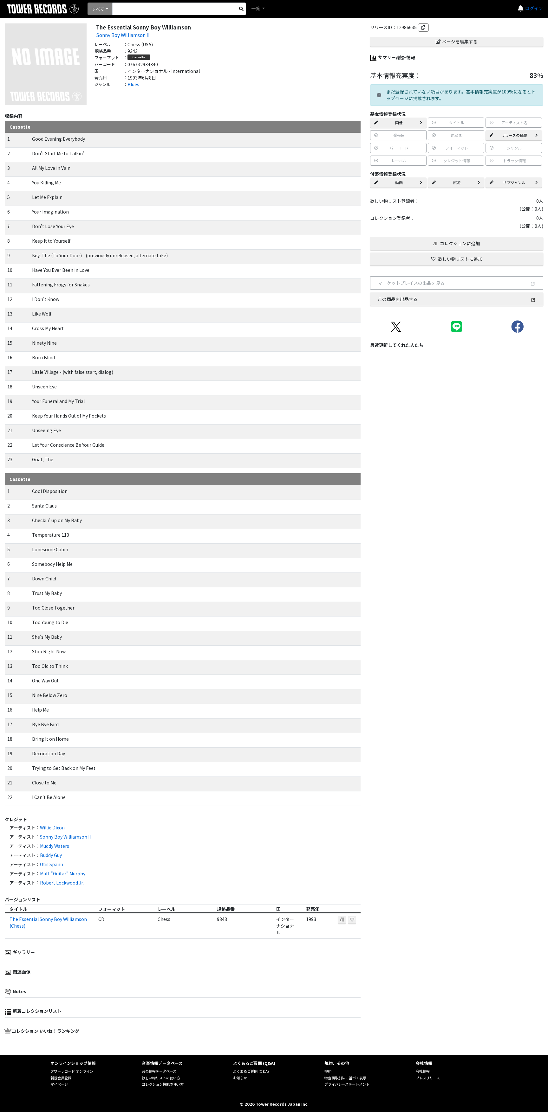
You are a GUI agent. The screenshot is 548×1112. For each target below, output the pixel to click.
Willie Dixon (52, 827)
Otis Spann (51, 864)
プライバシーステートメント (346, 1084)
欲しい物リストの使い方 (161, 1077)
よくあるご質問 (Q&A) (251, 1071)
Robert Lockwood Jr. (62, 882)
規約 (327, 1071)
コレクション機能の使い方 (163, 1084)
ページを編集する (460, 41)
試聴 (456, 182)
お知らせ (240, 1077)
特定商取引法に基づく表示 (345, 1077)
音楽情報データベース (159, 1071)
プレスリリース (428, 1077)
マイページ (59, 1084)
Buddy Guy (51, 855)
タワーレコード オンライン (71, 1071)
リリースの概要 (514, 135)
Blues (133, 84)
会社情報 (423, 1071)
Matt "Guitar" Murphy (62, 873)
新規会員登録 (60, 1077)
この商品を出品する (398, 299)
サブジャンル (514, 182)
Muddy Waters (54, 846)
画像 (399, 122)
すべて (98, 9)
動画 (399, 182)
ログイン (534, 8)
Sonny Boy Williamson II (123, 34)
